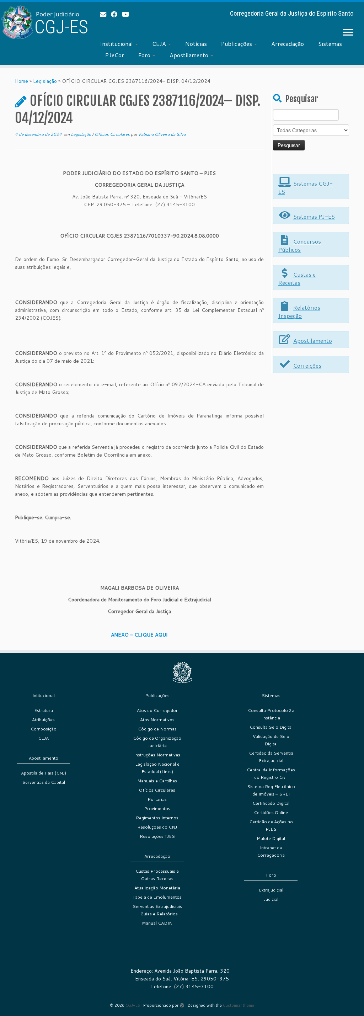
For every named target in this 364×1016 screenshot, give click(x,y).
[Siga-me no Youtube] (128, 14)
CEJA (159, 43)
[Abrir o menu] (348, 32)
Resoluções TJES (157, 836)
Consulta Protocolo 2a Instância (271, 714)
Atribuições (43, 720)
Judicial (271, 899)
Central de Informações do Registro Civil (271, 773)
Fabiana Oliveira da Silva (162, 134)
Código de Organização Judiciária (157, 742)
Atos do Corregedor (157, 710)
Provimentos (157, 808)
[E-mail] (105, 14)
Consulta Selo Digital (271, 727)
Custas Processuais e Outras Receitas (157, 875)
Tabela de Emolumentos (157, 897)
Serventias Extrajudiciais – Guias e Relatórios (157, 910)
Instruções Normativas (157, 755)
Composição (44, 729)
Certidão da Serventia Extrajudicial (271, 757)
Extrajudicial (271, 890)
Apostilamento (190, 55)
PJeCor (114, 55)
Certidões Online (271, 812)
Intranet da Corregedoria (271, 851)
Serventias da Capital (43, 782)
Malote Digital (271, 838)
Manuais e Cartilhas (157, 781)
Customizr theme (238, 1005)
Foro (145, 55)
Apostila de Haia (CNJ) (43, 773)
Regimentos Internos (157, 818)
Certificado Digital (270, 803)
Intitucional (43, 695)
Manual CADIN (157, 923)
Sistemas (330, 43)
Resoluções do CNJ (157, 827)
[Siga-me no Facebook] (116, 14)
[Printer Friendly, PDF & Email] (244, 164)
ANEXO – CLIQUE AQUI (139, 634)
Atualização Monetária (157, 888)
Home (21, 81)
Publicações (237, 43)
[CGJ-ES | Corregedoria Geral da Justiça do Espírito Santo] (42, 22)
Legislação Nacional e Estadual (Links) (157, 768)
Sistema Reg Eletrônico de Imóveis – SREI (271, 790)
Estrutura (43, 710)
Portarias (157, 799)
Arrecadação (287, 43)
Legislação (45, 81)
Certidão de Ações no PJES (271, 825)
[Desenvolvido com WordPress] (182, 1003)
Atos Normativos (157, 720)
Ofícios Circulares (113, 134)
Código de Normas (157, 729)
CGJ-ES (132, 1005)
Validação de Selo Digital (271, 740)
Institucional (117, 43)
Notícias (196, 43)
